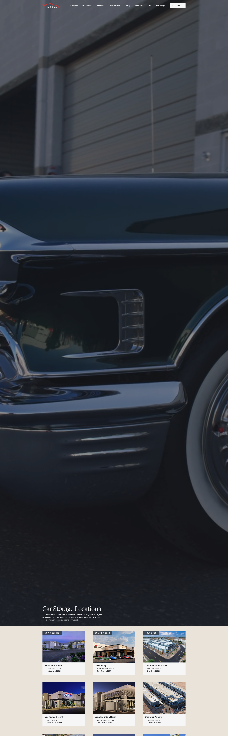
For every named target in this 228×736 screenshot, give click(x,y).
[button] (63, 653)
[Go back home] (50, 5)
